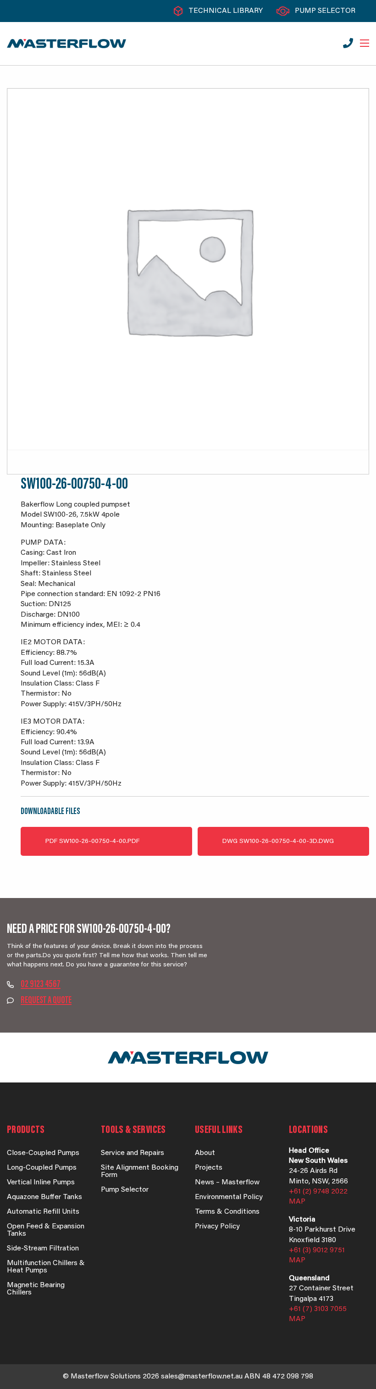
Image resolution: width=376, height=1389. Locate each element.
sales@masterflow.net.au (202, 1376)
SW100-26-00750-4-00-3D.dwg (278, 841)
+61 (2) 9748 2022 (318, 1191)
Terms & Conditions (227, 1212)
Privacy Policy (217, 1226)
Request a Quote (46, 1001)
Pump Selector (325, 11)
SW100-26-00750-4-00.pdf (92, 841)
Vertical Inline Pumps (41, 1182)
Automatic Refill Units (43, 1212)
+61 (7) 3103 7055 (318, 1309)
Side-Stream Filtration (43, 1248)
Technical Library (225, 11)
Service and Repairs (132, 1153)
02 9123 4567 (41, 985)
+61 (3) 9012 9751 (317, 1250)
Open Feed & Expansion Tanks (45, 1230)
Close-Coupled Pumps (43, 1153)
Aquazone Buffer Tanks (44, 1197)
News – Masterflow (227, 1182)
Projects (208, 1167)
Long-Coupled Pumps (42, 1167)
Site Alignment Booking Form (139, 1171)
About (205, 1153)
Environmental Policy (229, 1197)
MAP (297, 1201)
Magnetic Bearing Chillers (36, 1289)
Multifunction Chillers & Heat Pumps (46, 1267)
